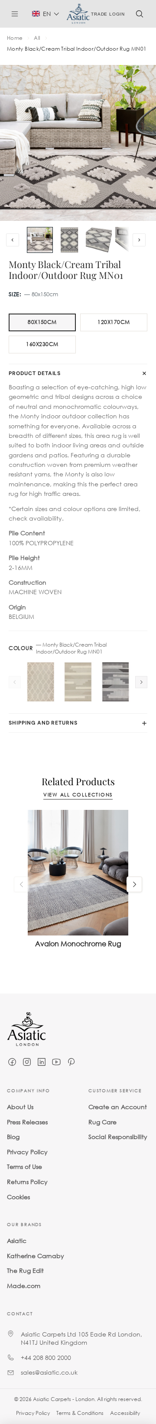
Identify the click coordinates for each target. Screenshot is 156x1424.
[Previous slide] (12, 240)
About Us (20, 1107)
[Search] (139, 14)
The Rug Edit (25, 1270)
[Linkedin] (41, 1062)
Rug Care (102, 1121)
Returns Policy (27, 1181)
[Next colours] (141, 682)
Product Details (35, 373)
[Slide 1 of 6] (40, 240)
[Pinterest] (71, 1062)
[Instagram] (27, 1062)
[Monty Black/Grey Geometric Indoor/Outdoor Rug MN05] (115, 682)
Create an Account (117, 1107)
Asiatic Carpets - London (63, 1399)
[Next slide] (139, 240)
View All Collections (78, 795)
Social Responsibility (117, 1137)
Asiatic (16, 1240)
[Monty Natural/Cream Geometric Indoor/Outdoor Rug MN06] (78, 682)
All (37, 38)
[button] (46, 13)
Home (15, 38)
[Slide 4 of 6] (128, 240)
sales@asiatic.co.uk (49, 1372)
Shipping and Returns (43, 722)
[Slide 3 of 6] (99, 240)
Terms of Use (24, 1166)
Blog (13, 1137)
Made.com (23, 1285)
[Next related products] (134, 884)
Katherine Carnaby (35, 1255)
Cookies (18, 1196)
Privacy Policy (27, 1151)
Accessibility (125, 1413)
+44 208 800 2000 (46, 1357)
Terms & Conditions (80, 1413)
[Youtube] (56, 1062)
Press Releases (27, 1121)
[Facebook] (12, 1062)
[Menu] (18, 14)
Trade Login (108, 13)
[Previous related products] (21, 884)
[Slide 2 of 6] (69, 240)
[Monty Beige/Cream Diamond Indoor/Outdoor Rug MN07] (40, 682)
